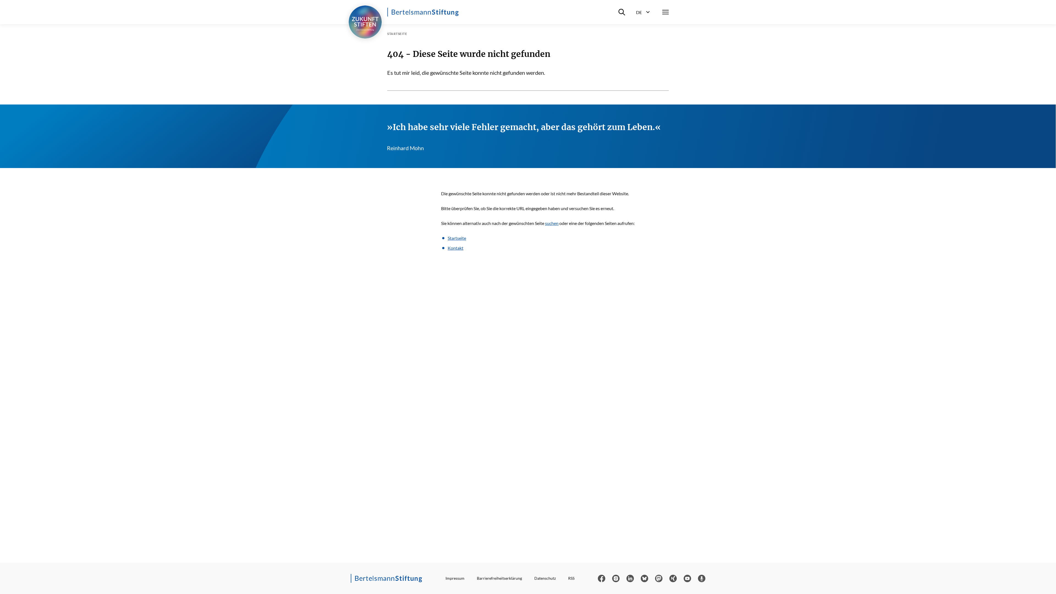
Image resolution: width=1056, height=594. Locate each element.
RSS (571, 578)
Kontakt (455, 248)
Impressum (455, 578)
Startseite (457, 238)
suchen (552, 223)
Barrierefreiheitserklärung (499, 578)
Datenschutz (545, 578)
